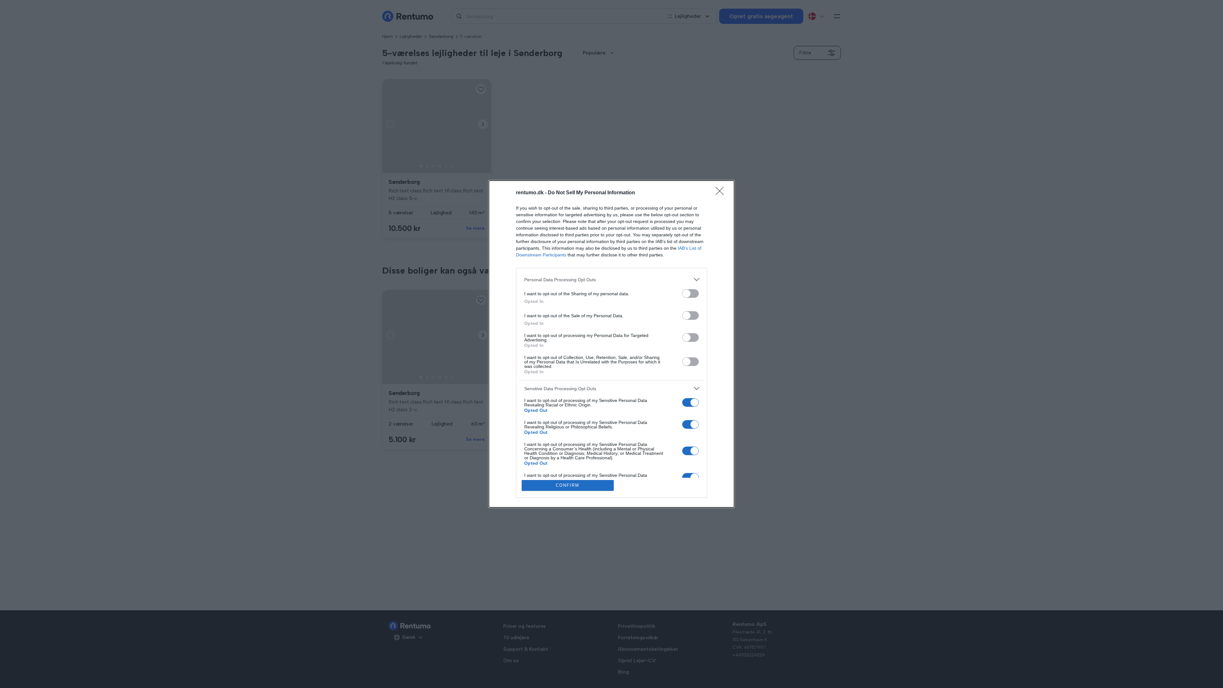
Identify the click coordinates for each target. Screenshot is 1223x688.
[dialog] (611, 344)
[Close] (722, 193)
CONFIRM (567, 485)
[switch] (690, 293)
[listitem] (611, 279)
